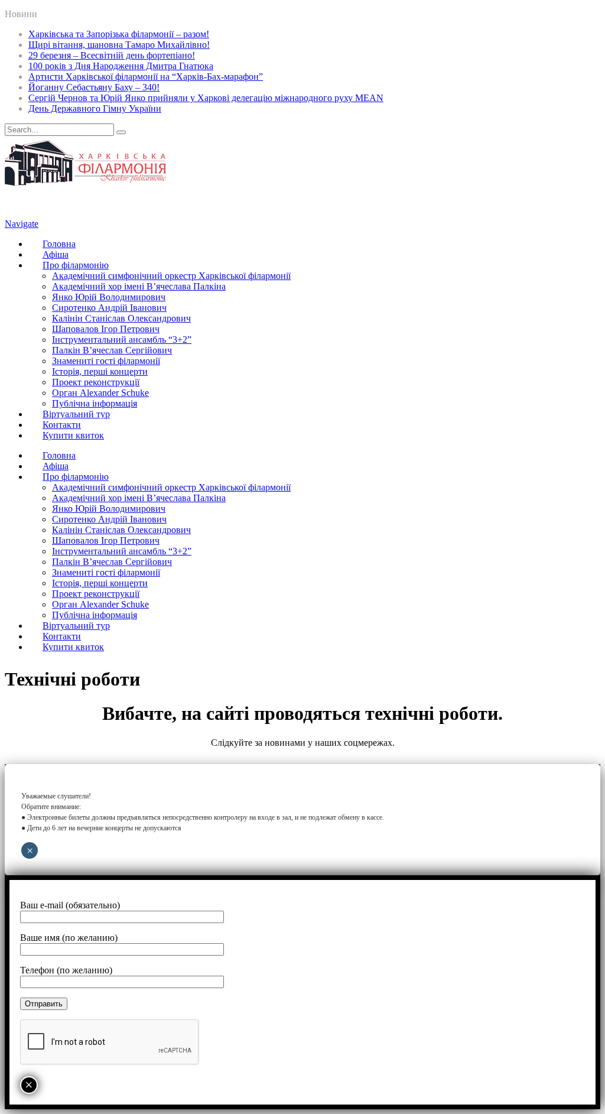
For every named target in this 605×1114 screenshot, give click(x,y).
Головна (59, 244)
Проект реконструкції (95, 382)
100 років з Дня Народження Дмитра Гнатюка (120, 66)
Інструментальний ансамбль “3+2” (121, 339)
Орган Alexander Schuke (100, 393)
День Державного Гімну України (94, 108)
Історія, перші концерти (100, 371)
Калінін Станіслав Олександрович (121, 318)
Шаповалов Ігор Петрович (106, 329)
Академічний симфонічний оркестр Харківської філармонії (171, 276)
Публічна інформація (94, 403)
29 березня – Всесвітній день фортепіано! (111, 55)
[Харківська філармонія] (85, 182)
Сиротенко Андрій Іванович (109, 308)
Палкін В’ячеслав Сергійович (112, 350)
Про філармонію (76, 265)
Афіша (56, 254)
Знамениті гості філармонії (106, 361)
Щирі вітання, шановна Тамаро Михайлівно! (119, 45)
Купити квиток (73, 435)
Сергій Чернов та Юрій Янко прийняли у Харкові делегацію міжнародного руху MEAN (205, 98)
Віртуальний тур (76, 414)
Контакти (62, 425)
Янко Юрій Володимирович (108, 297)
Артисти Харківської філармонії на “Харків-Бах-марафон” (145, 77)
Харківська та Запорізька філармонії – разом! (118, 34)
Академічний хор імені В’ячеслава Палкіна (139, 286)
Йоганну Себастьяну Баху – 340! (94, 87)
